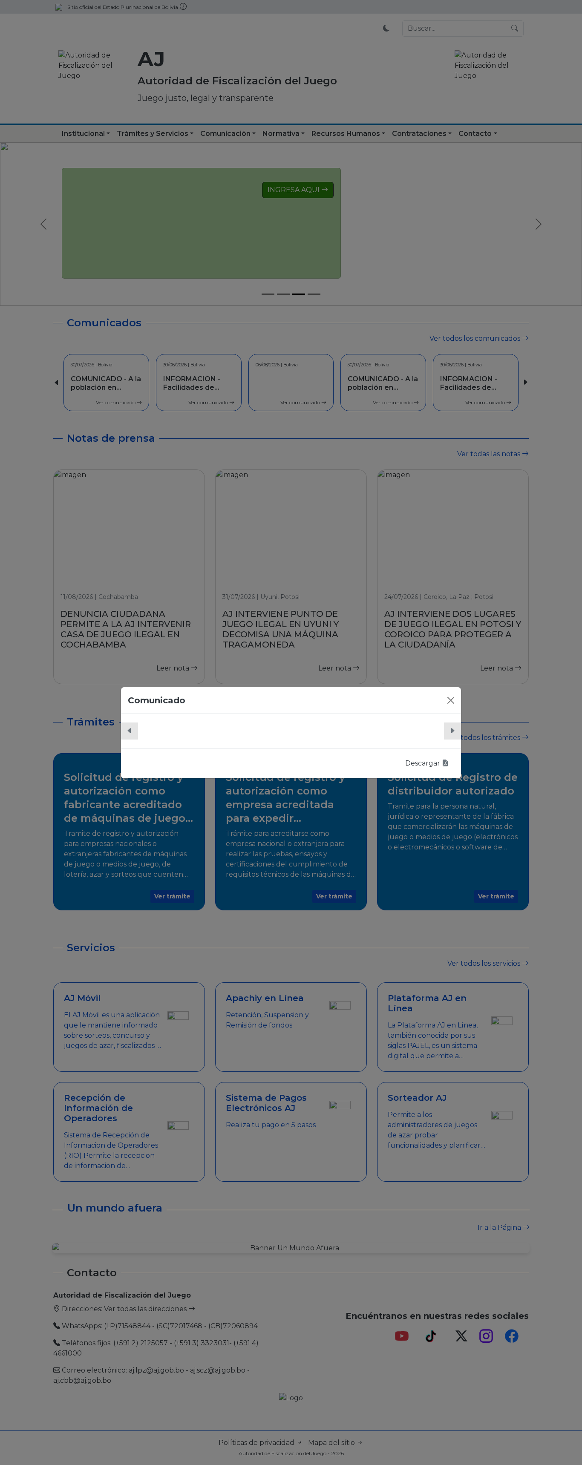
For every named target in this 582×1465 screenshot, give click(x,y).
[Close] (451, 700)
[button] (129, 731)
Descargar (423, 763)
